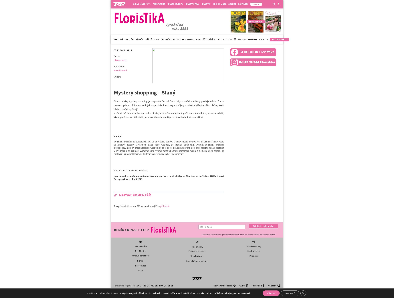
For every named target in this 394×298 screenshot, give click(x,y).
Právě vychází (214, 39)
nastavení (245, 293)
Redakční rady (197, 256)
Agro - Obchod (229, 4)
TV (267, 39)
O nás (136, 4)
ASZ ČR (154, 285)
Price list (253, 255)
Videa (261, 39)
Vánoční (140, 39)
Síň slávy (242, 39)
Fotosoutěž (229, 39)
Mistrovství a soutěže (194, 39)
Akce (140, 270)
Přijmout (271, 293)
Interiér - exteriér (171, 39)
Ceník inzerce (253, 251)
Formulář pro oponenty (197, 261)
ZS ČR (146, 285)
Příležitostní (153, 39)
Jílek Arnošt (120, 60)
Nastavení (290, 293)
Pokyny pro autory (197, 251)
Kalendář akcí (279, 39)
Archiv (216, 4)
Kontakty (243, 4)
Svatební (118, 39)
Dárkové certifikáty (140, 255)
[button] (263, 226)
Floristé (252, 39)
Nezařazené (120, 70)
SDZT (170, 285)
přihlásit (164, 206)
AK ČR (139, 285)
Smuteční (129, 39)
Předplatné (140, 250)
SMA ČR (162, 285)
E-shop (140, 260)
